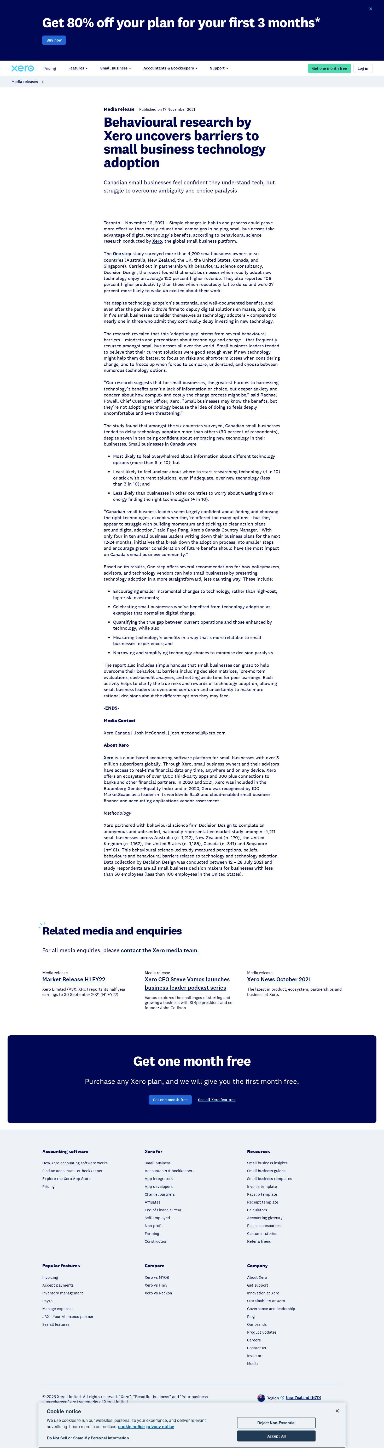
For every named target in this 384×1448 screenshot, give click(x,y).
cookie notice (131, 1426)
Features (76, 68)
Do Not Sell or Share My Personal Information (88, 1438)
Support (217, 68)
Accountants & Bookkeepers (168, 68)
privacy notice (160, 1426)
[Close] (337, 1411)
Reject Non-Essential (276, 1422)
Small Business (113, 68)
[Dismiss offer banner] (370, 9)
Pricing (49, 68)
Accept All (276, 1436)
